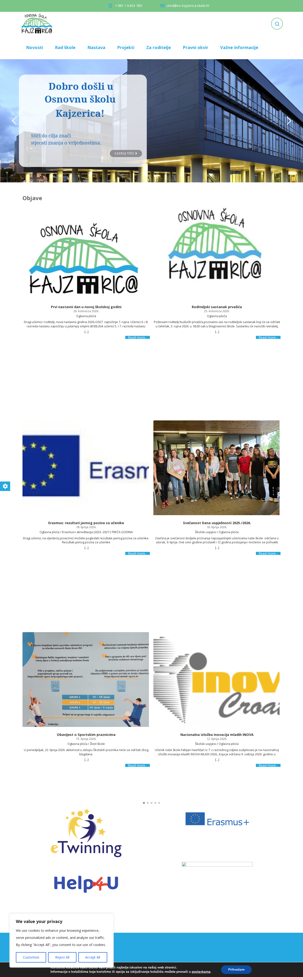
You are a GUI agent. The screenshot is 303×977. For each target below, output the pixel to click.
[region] (61, 941)
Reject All (62, 957)
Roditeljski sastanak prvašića (217, 307)
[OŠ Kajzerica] (37, 24)
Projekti (125, 47)
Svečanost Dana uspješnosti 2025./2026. (217, 523)
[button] (144, 803)
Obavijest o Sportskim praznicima (86, 735)
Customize (31, 957)
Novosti (34, 47)
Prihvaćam (236, 969)
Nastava (96, 47)
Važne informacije (239, 47)
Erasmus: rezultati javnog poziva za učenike (86, 523)
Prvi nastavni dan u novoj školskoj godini (86, 307)
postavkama (201, 972)
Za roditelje (158, 47)
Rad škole (65, 47)
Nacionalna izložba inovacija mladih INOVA (217, 735)
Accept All (92, 957)
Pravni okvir (195, 47)
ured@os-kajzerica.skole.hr (188, 5)
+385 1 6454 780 (128, 5)
